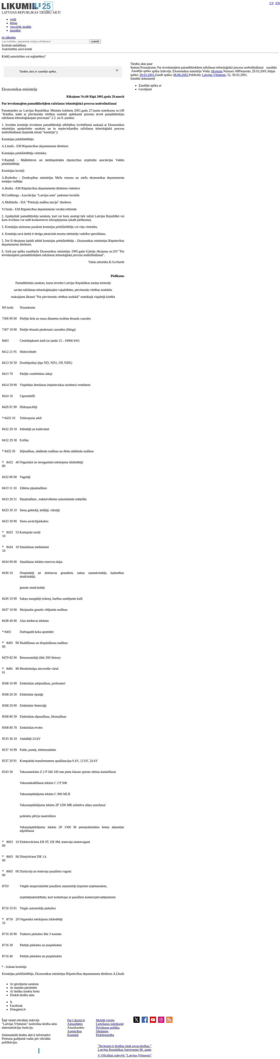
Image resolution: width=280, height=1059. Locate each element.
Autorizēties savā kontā (17, 49)
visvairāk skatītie (20, 26)
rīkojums (216, 71)
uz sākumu (9, 37)
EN (277, 3)
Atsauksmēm (75, 1027)
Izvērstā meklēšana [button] (14, 45)
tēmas (13, 23)
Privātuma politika (108, 1027)
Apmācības (74, 1031)
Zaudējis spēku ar (150, 85)
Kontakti (73, 1035)
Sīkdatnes (102, 1031)
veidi (13, 19)
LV (272, 3)
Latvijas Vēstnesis (213, 75)
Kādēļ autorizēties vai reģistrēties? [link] (24, 56)
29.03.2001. (147, 75)
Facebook (16, 1005)
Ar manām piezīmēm (23, 987)
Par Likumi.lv (76, 1020)
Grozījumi (145, 89)
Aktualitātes (75, 1024)
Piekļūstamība (105, 1035)
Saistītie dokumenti (142, 78)
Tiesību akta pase (141, 64)
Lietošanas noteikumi (109, 1024)
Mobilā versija (105, 1020)
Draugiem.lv (18, 1009)
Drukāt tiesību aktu (22, 995)
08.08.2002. (181, 75)
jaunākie (15, 30)
